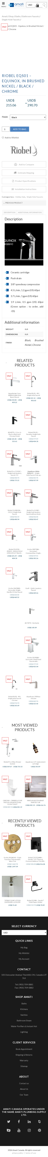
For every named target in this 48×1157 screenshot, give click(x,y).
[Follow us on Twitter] (9, 1122)
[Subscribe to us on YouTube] (19, 1130)
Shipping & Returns (24, 1055)
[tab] (10, 212)
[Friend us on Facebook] (19, 1122)
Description (9, 212)
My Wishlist (24, 953)
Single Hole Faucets (11, 19)
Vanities (24, 1015)
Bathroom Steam (24, 1020)
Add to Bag (19, 129)
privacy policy (17, 1153)
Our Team (24, 1095)
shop (11, 16)
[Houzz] (39, 1122)
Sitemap (24, 1066)
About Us (24, 1089)
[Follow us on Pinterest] (39, 1130)
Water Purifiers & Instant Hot (24, 1026)
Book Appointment (24, 1049)
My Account (24, 959)
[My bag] (37, 5)
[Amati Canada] (15, 5)
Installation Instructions (25, 189)
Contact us (24, 1083)
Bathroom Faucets (30, 16)
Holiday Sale (20, 197)
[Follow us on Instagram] (29, 1130)
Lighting (24, 1032)
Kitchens (24, 1009)
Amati (4, 16)
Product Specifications (25, 181)
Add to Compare (26, 164)
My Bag (24, 947)
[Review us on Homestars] (9, 1130)
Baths (18, 16)
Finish (5, 116)
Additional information (30, 212)
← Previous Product (13, 203)
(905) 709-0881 (26, 984)
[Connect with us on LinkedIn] (29, 1122)
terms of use (30, 1153)
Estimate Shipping (26, 172)
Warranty (24, 1060)
